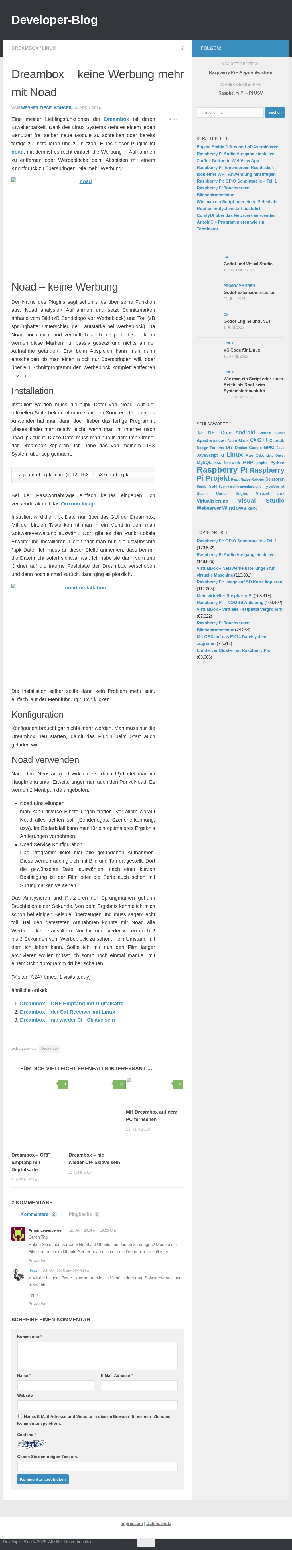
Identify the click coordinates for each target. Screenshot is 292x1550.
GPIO (269, 447)
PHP (248, 462)
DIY (229, 447)
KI (222, 456)
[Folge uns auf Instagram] (240, 48)
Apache (204, 440)
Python (278, 462)
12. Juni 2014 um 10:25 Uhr (92, 1230)
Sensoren (275, 479)
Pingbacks (83, 1214)
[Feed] (259, 48)
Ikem (33, 1271)
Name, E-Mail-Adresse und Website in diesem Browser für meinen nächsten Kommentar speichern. (94, 1420)
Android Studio (271, 433)
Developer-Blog (54, 19)
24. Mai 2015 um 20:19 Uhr (66, 1271)
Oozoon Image (78, 504)
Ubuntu (202, 494)
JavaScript (207, 455)
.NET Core (219, 432)
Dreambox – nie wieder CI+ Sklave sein (67, 1020)
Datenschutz (158, 1523)
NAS (217, 463)
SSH (213, 486)
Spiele (202, 487)
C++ (262, 439)
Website (25, 1395)
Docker (241, 448)
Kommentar (29, 1336)
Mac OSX (254, 455)
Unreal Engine (232, 494)
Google (255, 448)
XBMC (253, 508)
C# (253, 440)
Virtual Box (270, 493)
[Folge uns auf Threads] (231, 48)
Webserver (209, 508)
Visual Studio (261, 500)
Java (281, 448)
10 (122, 1084)
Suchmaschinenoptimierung (240, 486)
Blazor (243, 440)
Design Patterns (210, 448)
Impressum (132, 1523)
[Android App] (268, 48)
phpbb (262, 463)
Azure (232, 441)
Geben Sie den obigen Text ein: (47, 1456)
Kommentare (38, 1214)
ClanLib (277, 440)
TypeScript (274, 486)
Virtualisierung (212, 501)
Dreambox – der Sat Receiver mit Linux (67, 1012)
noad (17, 152)
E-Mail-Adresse (117, 1375)
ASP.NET (219, 440)
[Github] (249, 48)
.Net (200, 433)
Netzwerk (232, 463)
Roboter (257, 479)
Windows (234, 508)
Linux (49, 48)
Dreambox (24, 48)
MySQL (204, 462)
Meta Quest (275, 455)
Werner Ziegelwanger (46, 107)
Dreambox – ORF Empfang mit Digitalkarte (71, 1003)
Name (24, 1375)
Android (245, 432)
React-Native (240, 479)
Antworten (37, 1260)
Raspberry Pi (222, 469)
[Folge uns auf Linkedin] (277, 48)
